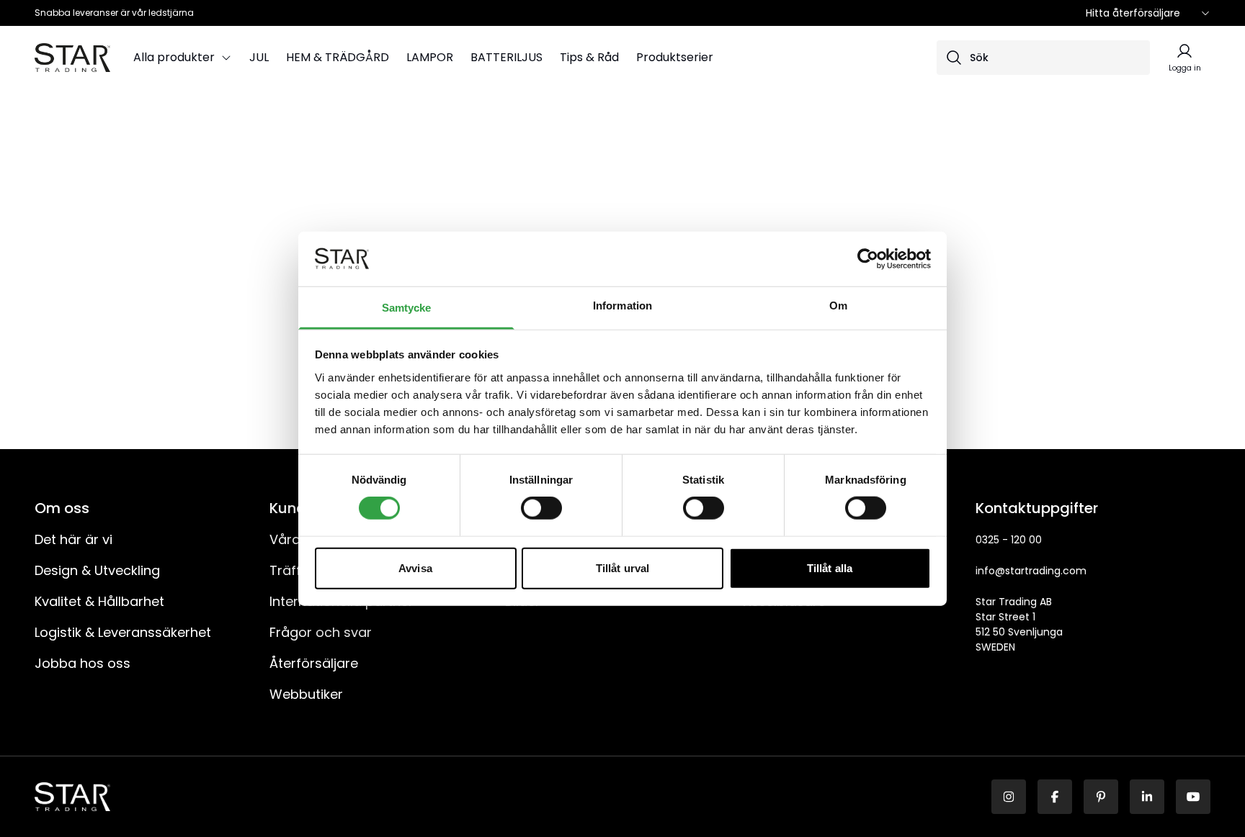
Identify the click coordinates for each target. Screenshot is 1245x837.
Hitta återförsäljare (1133, 13)
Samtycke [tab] (407, 308)
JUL (259, 57)
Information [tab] (622, 305)
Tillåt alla (829, 567)
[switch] (541, 508)
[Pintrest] (1101, 796)
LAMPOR (429, 57)
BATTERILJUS (506, 57)
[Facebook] (1055, 796)
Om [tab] (838, 305)
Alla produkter (174, 57)
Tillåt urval (622, 567)
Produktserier (674, 57)
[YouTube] (1193, 796)
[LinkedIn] (1147, 796)
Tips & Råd (589, 57)
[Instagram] (1008, 796)
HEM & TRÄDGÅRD (337, 57)
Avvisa (415, 567)
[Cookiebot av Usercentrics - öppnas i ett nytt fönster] (868, 259)
